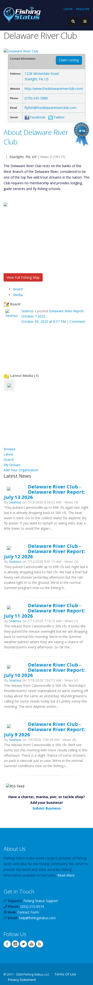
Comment (77, 321)
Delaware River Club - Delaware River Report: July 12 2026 (44, 551)
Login (68, 9)
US (46, 79)
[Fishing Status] (22, 14)
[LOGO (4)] (9, 385)
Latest (8, 454)
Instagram (15, 944)
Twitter (59, 117)
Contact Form (28, 912)
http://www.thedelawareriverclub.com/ (54, 88)
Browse (10, 449)
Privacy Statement (22, 979)
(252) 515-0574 (32, 906)
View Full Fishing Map (23, 277)
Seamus (27, 311)
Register (82, 9)
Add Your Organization (21, 470)
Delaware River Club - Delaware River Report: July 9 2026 (44, 729)
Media (18, 294)
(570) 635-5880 (36, 98)
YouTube (31, 944)
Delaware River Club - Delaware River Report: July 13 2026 (44, 491)
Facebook (37, 117)
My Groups (12, 464)
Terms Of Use (65, 974)
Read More (66, 875)
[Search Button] (73, 21)
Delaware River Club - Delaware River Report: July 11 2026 (44, 610)
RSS (39, 944)
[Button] (84, 21)
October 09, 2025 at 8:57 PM (43, 321)
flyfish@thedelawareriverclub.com (50, 107)
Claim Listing (69, 60)
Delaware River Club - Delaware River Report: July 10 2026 (44, 669)
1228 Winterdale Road (42, 73)
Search (9, 459)
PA (41, 79)
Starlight (31, 79)
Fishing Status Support (40, 900)
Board (18, 289)
